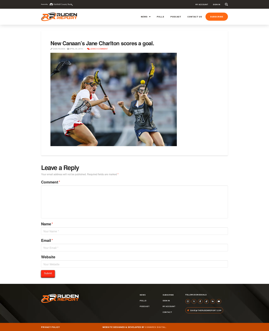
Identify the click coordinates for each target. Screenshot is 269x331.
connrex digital (155, 327)
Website (48, 256)
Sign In (216, 4)
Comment (50, 182)
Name (47, 223)
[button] (226, 4)
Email (47, 240)
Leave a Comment (99, 48)
